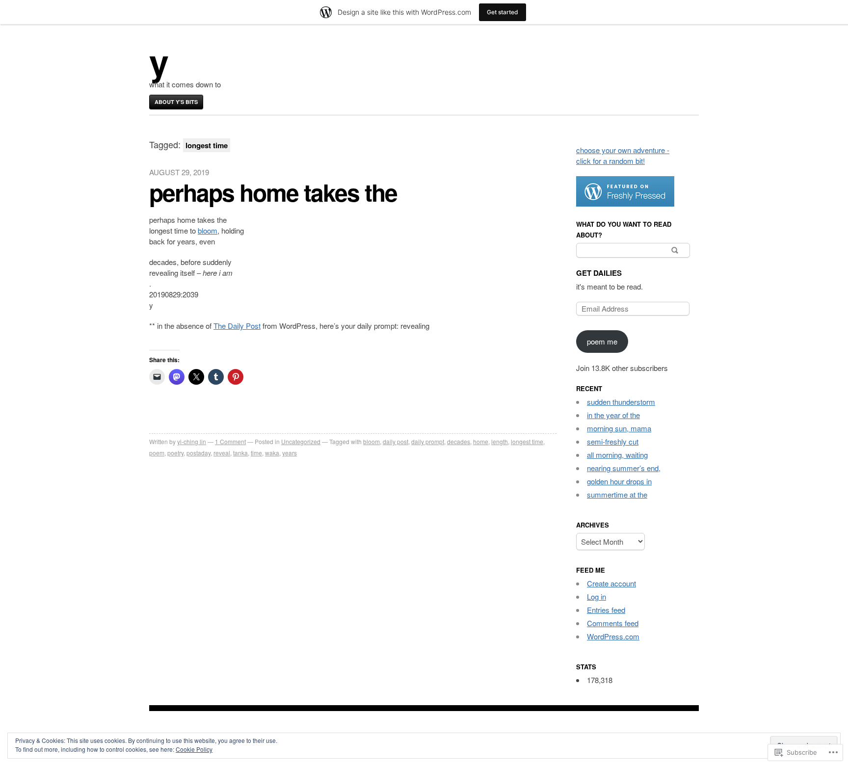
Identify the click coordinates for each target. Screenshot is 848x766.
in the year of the (613, 415)
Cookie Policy (194, 749)
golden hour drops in (619, 481)
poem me (602, 341)
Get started (502, 12)
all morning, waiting (617, 454)
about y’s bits (176, 102)
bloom (207, 230)
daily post (395, 441)
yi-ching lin (191, 441)
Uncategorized (300, 441)
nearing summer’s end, (624, 468)
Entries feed (606, 610)
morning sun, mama (619, 428)
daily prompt (427, 441)
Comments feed (612, 623)
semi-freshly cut (612, 441)
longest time (527, 441)
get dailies (599, 272)
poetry (175, 453)
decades (458, 441)
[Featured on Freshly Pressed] (625, 203)
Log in (596, 596)
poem (156, 453)
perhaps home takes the (273, 192)
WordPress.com (613, 636)
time (256, 453)
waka (272, 453)
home (480, 441)
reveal (221, 453)
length (499, 441)
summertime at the (617, 494)
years (289, 453)
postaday (198, 453)
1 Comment (230, 441)
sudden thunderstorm (621, 401)
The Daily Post (237, 325)
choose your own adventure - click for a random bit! (622, 155)
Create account (611, 583)
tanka (240, 453)
